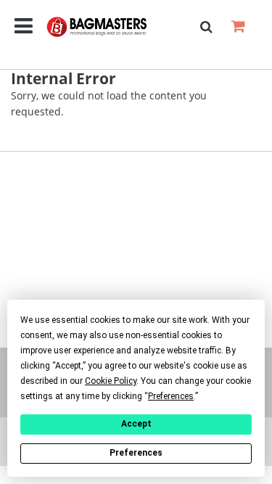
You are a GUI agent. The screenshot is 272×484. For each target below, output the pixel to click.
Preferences (136, 453)
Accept (136, 424)
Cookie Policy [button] (110, 381)
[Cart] (238, 26)
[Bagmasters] (108, 27)
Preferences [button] (171, 396)
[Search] (206, 27)
